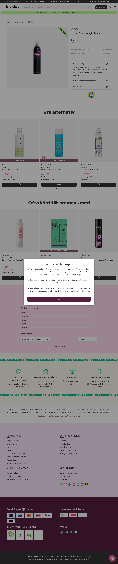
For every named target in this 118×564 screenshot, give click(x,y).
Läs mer (86, 291)
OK (59, 299)
